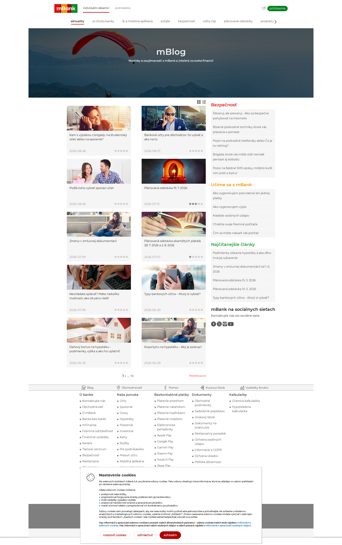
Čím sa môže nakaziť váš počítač (236, 233)
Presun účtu (128, 455)
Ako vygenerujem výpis (229, 207)
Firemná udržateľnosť (97, 431)
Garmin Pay (165, 447)
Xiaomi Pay (165, 453)
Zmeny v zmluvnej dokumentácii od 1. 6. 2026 (241, 269)
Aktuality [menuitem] (77, 21)
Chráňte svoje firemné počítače (235, 224)
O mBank (89, 413)
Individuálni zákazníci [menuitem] (96, 8)
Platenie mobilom (170, 419)
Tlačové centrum (94, 449)
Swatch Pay (165, 459)
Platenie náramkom (171, 407)
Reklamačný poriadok (210, 433)
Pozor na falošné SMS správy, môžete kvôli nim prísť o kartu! (242, 170)
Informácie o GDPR (208, 450)
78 (132, 376)
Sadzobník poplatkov (210, 411)
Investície (126, 431)
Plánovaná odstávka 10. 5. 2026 (234, 289)
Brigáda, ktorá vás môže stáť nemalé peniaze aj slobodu (238, 157)
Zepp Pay (163, 465)
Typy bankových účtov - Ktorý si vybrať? (241, 297)
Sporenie (126, 407)
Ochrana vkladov (206, 456)
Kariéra (87, 443)
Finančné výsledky (95, 437)
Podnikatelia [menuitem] (122, 8)
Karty (123, 437)
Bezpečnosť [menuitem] (186, 21)
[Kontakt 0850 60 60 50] (264, 9)
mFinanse (89, 425)
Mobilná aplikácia (132, 461)
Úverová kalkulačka (246, 401)
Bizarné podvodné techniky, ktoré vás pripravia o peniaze (239, 129)
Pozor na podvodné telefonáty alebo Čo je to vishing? (242, 143)
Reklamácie (90, 461)
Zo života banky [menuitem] (103, 21)
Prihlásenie (278, 8)
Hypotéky (127, 419)
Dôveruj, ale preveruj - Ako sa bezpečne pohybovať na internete (241, 116)
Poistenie (126, 425)
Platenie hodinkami (171, 413)
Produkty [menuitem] (267, 21)
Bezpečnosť (90, 455)
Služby (124, 443)
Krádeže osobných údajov (231, 215)
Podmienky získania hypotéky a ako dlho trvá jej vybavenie (242, 255)
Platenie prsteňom (170, 401)
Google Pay (165, 441)
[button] (65, 8)
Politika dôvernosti (208, 462)
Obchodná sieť (92, 407)
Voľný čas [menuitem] (209, 21)
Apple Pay (164, 435)
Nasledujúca (197, 375)
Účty (123, 401)
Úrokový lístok (205, 417)
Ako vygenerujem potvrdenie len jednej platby (241, 196)
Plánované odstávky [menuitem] (238, 21)
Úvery (124, 413)
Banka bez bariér (94, 419)
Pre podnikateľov (132, 449)
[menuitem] (213, 323)
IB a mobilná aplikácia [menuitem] (137, 21)
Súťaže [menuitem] (165, 21)
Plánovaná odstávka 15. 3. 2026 (234, 280)
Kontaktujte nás (93, 401)
